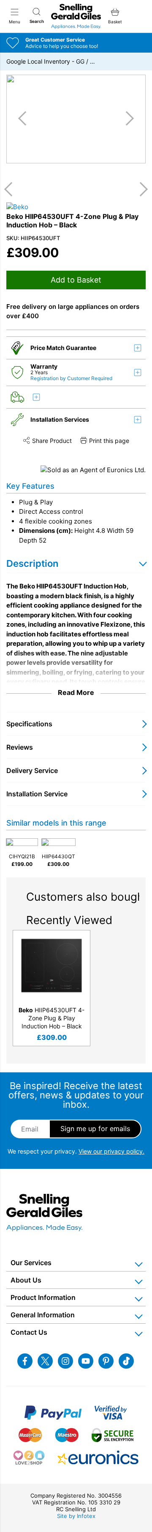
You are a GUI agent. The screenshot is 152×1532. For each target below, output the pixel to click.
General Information (43, 1315)
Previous (11, 189)
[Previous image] (25, 118)
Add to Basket (76, 279)
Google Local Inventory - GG (45, 61)
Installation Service (37, 794)
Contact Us (29, 1332)
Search (37, 21)
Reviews (19, 747)
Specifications (29, 724)
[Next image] (127, 118)
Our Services (31, 1262)
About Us (26, 1280)
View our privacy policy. (111, 1151)
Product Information (43, 1297)
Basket (115, 21)
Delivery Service (32, 770)
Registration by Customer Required (71, 378)
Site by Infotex (76, 1515)
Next (141, 189)
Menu (14, 21)
